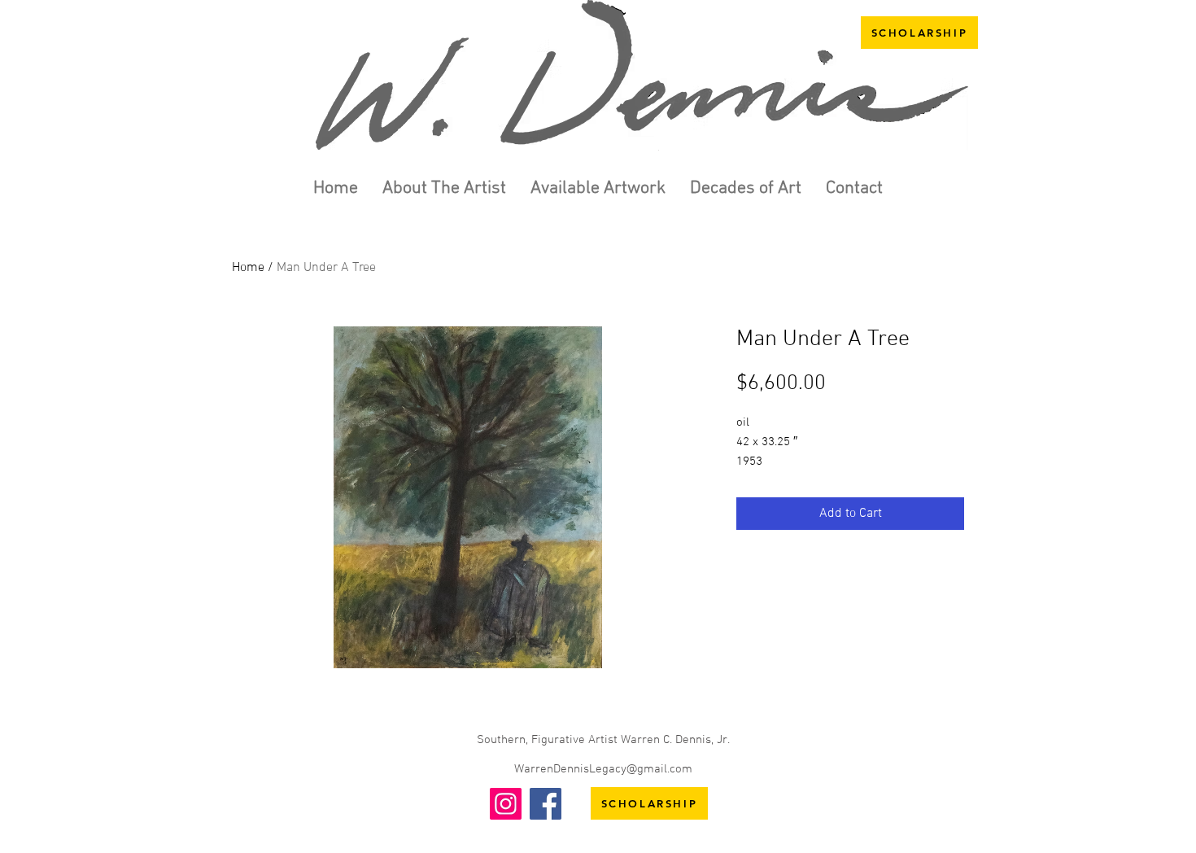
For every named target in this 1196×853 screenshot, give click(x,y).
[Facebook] (545, 804)
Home (248, 268)
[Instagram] (506, 804)
